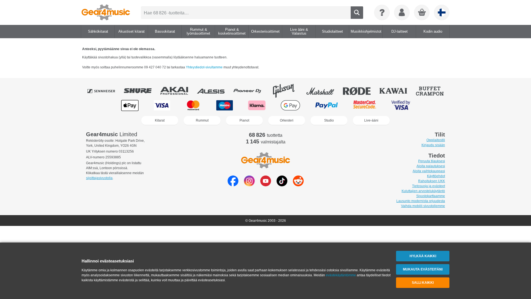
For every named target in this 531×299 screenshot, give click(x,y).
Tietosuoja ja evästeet (428, 186)
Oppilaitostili (435, 140)
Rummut (202, 120)
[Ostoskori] (422, 12)
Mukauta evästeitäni (422, 269)
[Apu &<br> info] (381, 12)
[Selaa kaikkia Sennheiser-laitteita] (105, 91)
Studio (329, 120)
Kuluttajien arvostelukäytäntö (423, 191)
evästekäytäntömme (341, 275)
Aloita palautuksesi (431, 166)
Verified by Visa (400, 105)
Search (357, 12)
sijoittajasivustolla (99, 178)
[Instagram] (249, 184)
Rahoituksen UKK (431, 181)
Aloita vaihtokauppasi (429, 171)
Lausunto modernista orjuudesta (420, 201)
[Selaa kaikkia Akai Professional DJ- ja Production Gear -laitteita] (178, 91)
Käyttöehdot (436, 176)
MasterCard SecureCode (364, 105)
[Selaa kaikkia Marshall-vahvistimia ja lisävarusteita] (324, 91)
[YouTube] (265, 184)
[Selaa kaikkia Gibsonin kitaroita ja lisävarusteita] (287, 91)
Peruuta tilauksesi (431, 161)
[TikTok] (282, 184)
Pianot (244, 120)
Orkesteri (286, 120)
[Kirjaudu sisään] (401, 12)
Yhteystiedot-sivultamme (204, 67)
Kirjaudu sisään (433, 145)
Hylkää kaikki (423, 256)
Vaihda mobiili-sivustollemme (423, 206)
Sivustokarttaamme (430, 196)
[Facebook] (233, 184)
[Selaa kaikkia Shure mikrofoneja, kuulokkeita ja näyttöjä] (141, 91)
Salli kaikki (423, 283)
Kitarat (160, 120)
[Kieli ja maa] (441, 12)
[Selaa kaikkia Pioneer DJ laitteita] (251, 91)
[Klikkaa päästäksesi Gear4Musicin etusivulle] (106, 12)
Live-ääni (371, 120)
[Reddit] (298, 184)
